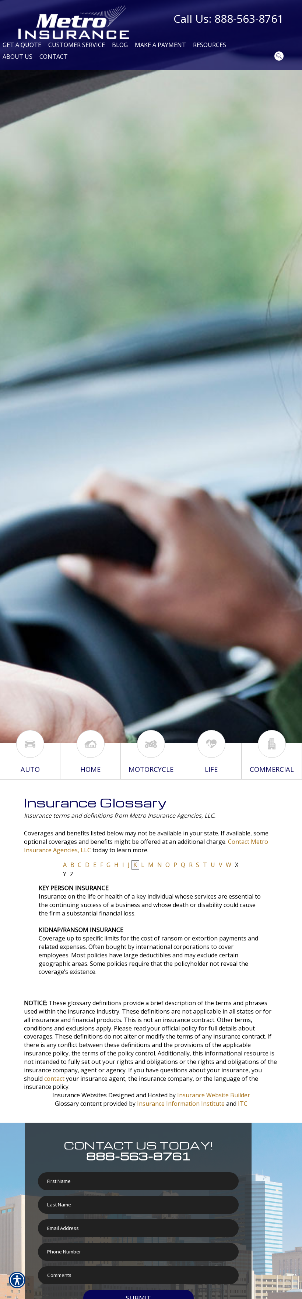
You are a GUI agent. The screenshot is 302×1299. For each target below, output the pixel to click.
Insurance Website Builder (213, 1095)
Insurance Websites (79, 1095)
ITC (242, 1104)
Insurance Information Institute (181, 1104)
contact (54, 1079)
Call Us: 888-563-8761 (228, 18)
